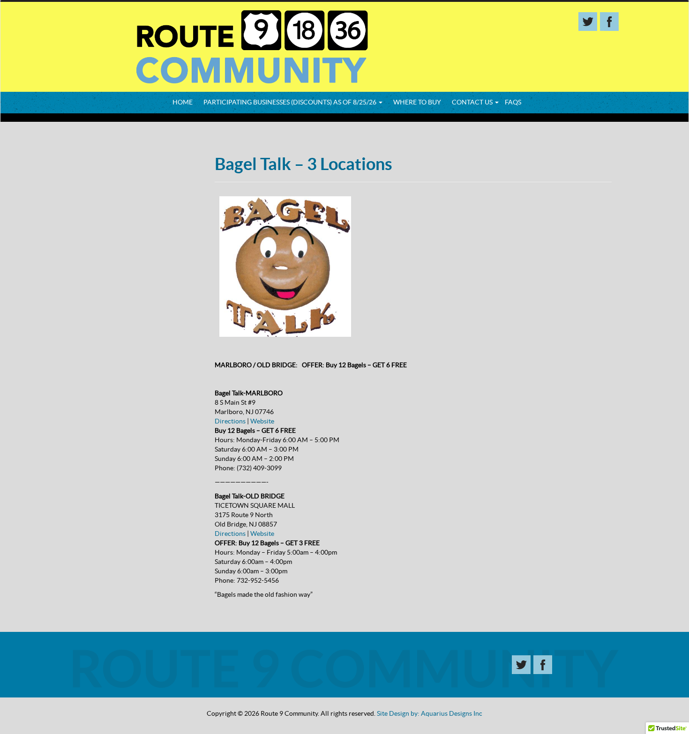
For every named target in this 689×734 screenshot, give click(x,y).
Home (182, 102)
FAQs (513, 102)
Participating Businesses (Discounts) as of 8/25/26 (290, 102)
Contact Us (473, 102)
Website (262, 421)
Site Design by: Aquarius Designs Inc (429, 713)
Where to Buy (417, 102)
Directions (230, 421)
